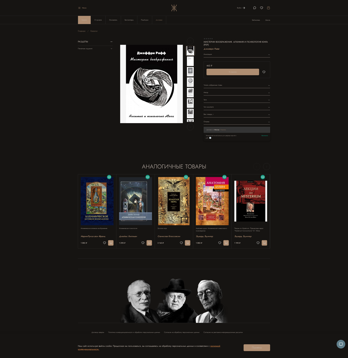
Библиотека (256, 20)
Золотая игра (162, 228)
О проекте (98, 20)
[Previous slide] (124, 84)
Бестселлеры (129, 20)
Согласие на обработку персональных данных (181, 332)
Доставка (159, 20)
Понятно (257, 348)
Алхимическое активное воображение (94, 228)
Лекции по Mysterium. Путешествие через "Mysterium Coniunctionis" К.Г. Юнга (248, 229)
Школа (267, 20)
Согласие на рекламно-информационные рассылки (223, 332)
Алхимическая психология (128, 228)
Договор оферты (97, 332)
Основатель (113, 20)
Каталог (84, 20)
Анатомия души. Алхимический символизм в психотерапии (211, 229)
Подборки (144, 20)
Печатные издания (85, 48)
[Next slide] (178, 84)
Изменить (223, 130)
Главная (81, 31)
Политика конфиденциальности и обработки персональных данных (134, 332)
